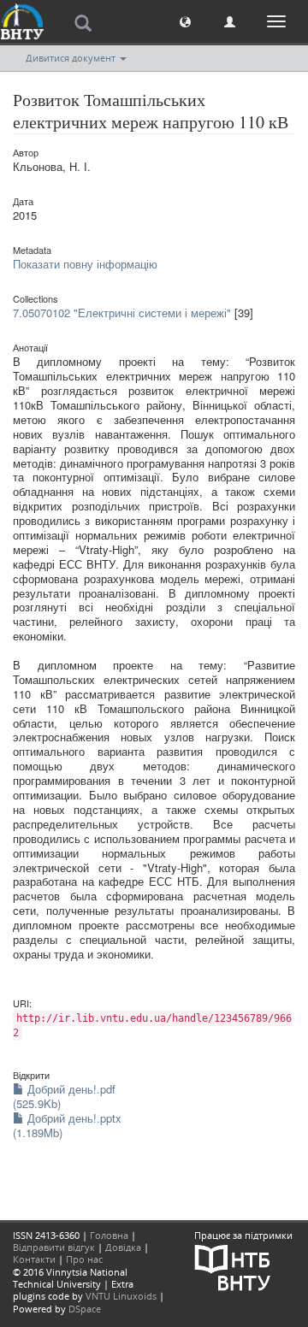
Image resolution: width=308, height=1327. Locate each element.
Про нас (84, 1259)
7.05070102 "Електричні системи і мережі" (122, 312)
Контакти (34, 1259)
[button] (185, 21)
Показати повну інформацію (85, 264)
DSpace (84, 1308)
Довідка (123, 1247)
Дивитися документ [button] (72, 57)
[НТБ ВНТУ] (232, 1266)
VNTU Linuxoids (121, 1295)
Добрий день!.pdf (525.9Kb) (64, 1096)
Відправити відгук (54, 1247)
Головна (109, 1235)
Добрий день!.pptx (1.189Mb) (67, 1125)
